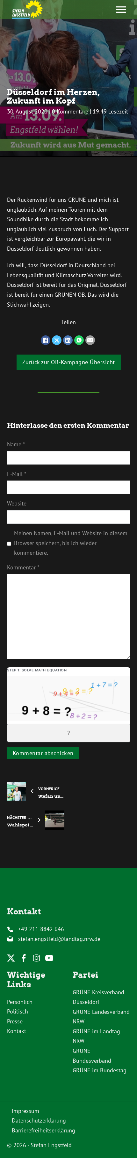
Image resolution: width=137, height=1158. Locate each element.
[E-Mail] (90, 340)
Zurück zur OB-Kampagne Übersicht (68, 362)
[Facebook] (45, 340)
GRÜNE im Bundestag (99, 1070)
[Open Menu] (121, 9)
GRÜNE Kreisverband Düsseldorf (98, 997)
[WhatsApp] (79, 340)
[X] (56, 340)
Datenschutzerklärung (39, 1120)
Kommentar (23, 567)
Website (16, 503)
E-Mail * (16, 474)
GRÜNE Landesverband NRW (101, 1016)
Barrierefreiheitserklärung (43, 1130)
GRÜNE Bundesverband (92, 1055)
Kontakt (16, 1031)
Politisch (17, 1011)
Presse (15, 1021)
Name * (16, 444)
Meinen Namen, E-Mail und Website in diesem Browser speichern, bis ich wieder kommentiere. (70, 542)
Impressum (25, 1111)
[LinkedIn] (68, 340)
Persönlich (19, 1001)
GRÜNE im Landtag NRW (96, 1036)
